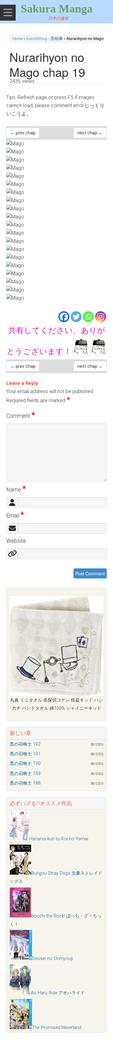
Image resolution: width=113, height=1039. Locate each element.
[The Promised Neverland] (21, 1027)
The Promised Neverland (56, 1027)
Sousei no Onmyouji (52, 958)
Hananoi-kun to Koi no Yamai (58, 839)
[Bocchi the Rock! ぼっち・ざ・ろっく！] (20, 916)
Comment (20, 416)
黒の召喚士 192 (25, 744)
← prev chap (22, 132)
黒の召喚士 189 (25, 773)
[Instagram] (100, 316)
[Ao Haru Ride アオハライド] (20, 993)
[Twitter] (76, 316)
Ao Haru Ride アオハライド (58, 993)
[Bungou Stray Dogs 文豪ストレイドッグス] (20, 873)
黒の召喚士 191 (25, 754)
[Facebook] (63, 316)
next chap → (90, 132)
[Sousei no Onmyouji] (21, 958)
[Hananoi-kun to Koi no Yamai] (19, 839)
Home (18, 38)
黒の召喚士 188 (25, 783)
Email (15, 515)
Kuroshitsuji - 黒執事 (44, 38)
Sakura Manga (57, 8)
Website (16, 541)
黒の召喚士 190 (25, 763)
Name (16, 490)
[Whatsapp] (88, 316)
